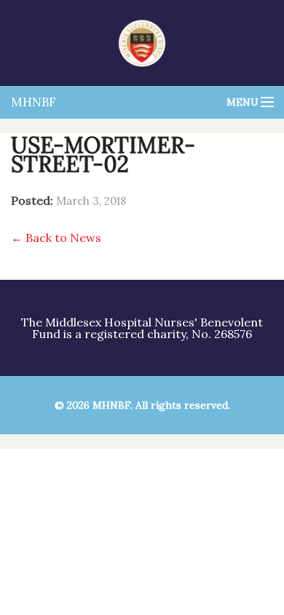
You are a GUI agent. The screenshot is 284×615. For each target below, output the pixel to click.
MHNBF (33, 102)
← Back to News (56, 237)
